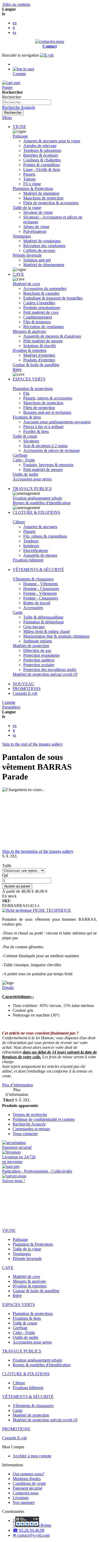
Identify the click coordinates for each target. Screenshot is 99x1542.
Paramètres (11, 707)
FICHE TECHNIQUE (51, 910)
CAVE (18, 274)
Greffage (20, 455)
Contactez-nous (26, 1493)
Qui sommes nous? (28, 1474)
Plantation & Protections (33, 188)
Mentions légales (27, 1478)
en (15, 23)
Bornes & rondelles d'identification (41, 503)
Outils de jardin (25, 474)
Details (8, 987)
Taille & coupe (25, 436)
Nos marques (24, 1502)
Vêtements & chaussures (33, 579)
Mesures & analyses (29, 331)
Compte (8, 702)
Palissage (20, 136)
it (14, 27)
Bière (17, 369)
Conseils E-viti (25, 693)
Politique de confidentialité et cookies (44, 1119)
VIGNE (19, 126)
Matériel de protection (31, 645)
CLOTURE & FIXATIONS (36, 512)
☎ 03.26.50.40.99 (28, 1530)
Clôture (19, 522)
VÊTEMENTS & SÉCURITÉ (38, 569)
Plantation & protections (33, 388)
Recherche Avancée (18, 107)
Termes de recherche (30, 1114)
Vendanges (22, 236)
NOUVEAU (23, 684)
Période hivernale (27, 255)
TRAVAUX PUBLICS (32, 488)
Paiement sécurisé (27, 1488)
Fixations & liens (27, 417)
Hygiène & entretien (29, 350)
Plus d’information (17, 1085)
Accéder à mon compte (32, 1456)
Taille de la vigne (27, 207)
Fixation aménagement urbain (37, 498)
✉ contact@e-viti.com (31, 1535)
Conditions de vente (29, 1483)
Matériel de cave (26, 284)
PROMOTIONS (27, 688)
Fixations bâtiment (28, 560)
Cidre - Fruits (24, 460)
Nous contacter (25, 1133)
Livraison (21, 1497)
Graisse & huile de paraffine (36, 364)
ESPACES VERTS (29, 379)
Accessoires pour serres (32, 479)
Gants (17, 612)
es (14, 32)
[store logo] (47, 55)
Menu (7, 117)
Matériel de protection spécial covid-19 (45, 674)
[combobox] (26, 102)
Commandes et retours (31, 1129)
